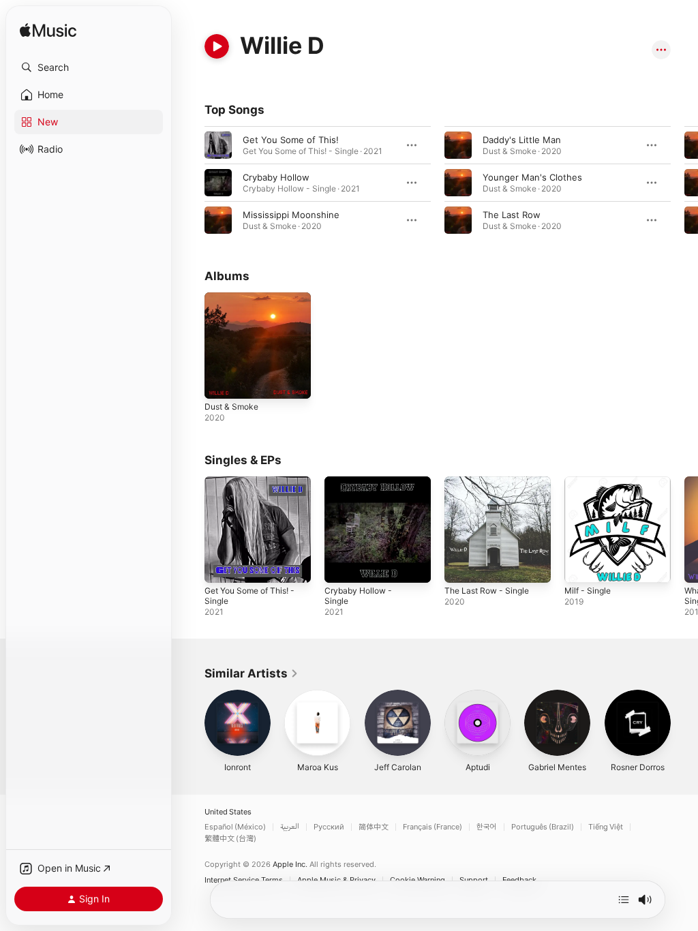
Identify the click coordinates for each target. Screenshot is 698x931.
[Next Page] (684, 182)
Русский (329, 827)
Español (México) (235, 827)
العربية (289, 827)
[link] (251, 673)
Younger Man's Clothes (532, 177)
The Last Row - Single (486, 590)
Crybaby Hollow (276, 177)
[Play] (216, 46)
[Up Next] (624, 899)
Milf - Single (587, 590)
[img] (48, 31)
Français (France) (432, 827)
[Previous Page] (190, 182)
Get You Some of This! (291, 139)
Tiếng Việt (605, 827)
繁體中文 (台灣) (230, 838)
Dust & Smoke (231, 406)
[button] (88, 67)
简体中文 (374, 827)
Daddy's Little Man (522, 139)
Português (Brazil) (542, 827)
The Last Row (512, 214)
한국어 (486, 827)
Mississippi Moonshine (291, 214)
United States (228, 812)
